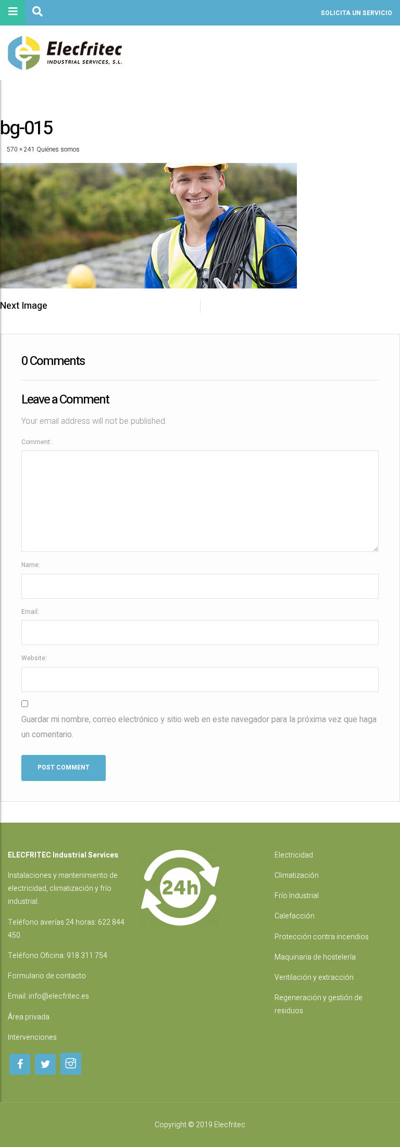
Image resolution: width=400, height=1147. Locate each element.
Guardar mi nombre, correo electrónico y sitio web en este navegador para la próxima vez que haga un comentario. (199, 727)
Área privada (28, 1017)
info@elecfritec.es (59, 996)
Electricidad (293, 855)
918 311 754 (87, 955)
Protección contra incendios (321, 936)
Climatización (296, 875)
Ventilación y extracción (314, 977)
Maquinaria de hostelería (315, 957)
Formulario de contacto (47, 975)
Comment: (36, 442)
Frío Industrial (296, 895)
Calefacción (294, 916)
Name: (30, 565)
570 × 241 (21, 149)
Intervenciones (32, 1037)
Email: (30, 611)
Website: (34, 658)
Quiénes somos (58, 149)
